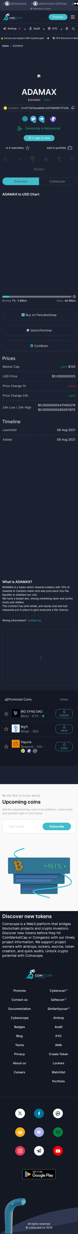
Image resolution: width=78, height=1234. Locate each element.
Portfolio (58, 1081)
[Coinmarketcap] (57, 1114)
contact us (34, 620)
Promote (58, 17)
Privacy (19, 1054)
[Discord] (39, 1132)
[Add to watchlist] (6, 713)
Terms (19, 1045)
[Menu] (72, 17)
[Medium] (57, 1132)
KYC (58, 1036)
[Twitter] (20, 1114)
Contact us (20, 1000)
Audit (58, 1027)
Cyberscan (57, 181)
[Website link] (25, 119)
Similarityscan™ (59, 1009)
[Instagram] (20, 1151)
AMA (58, 1045)
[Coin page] (31, 713)
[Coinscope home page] (12, 17)
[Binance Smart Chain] (5, 108)
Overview (20, 181)
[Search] (73, 28)
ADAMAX (18, 45)
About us (19, 1063)
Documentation (19, 1009)
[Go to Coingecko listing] (23, 751)
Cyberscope (19, 1018)
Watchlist (58, 1072)
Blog (19, 1036)
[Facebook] (39, 1114)
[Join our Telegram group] (39, 1151)
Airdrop (58, 1018)
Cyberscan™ (58, 990)
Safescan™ (58, 1000)
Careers (19, 1072)
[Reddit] (20, 1132)
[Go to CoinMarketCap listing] (35, 751)
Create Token (58, 1054)
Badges (39, 169)
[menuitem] (12, 29)
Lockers (58, 1063)
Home (5, 45)
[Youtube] (57, 1151)
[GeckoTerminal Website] (53, 119)
